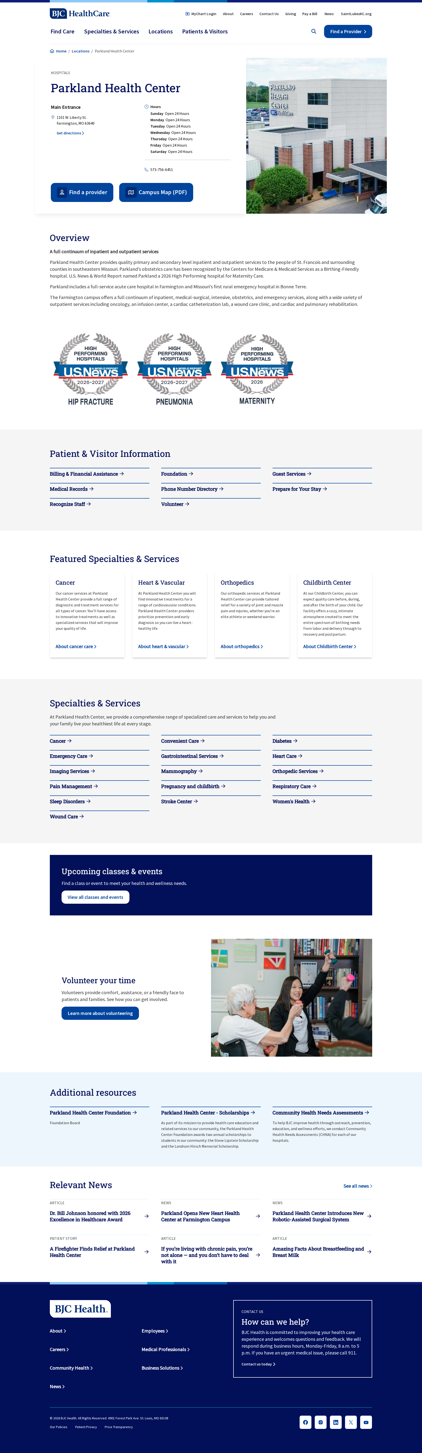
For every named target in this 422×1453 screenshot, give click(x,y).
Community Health (69, 1368)
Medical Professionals (164, 1349)
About (228, 13)
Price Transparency (119, 1427)
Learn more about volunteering (100, 1013)
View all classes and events (95, 897)
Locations (80, 51)
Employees (153, 1331)
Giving (290, 13)
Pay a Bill (309, 13)
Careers (246, 13)
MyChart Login (203, 13)
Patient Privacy (86, 1427)
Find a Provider (346, 31)
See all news (356, 1186)
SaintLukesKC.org (356, 13)
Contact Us (269, 13)
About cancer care (74, 646)
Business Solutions (160, 1368)
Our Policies (58, 1427)
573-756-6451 (161, 169)
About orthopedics (240, 646)
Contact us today (257, 1364)
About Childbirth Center (328, 646)
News (329, 13)
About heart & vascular (161, 646)
